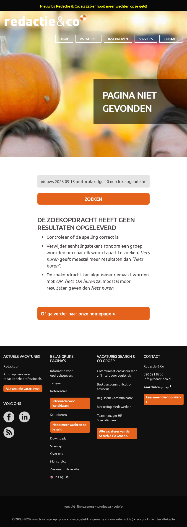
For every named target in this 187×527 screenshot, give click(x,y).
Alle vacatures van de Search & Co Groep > (114, 433)
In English (62, 477)
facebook (142, 519)
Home (64, 39)
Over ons (56, 453)
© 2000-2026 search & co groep (34, 519)
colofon (119, 506)
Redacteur (10, 366)
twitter (156, 519)
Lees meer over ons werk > (163, 399)
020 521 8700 (153, 374)
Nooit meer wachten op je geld (69, 426)
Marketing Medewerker (114, 406)
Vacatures (88, 39)
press (62, 519)
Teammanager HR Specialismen (109, 417)
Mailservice (58, 461)
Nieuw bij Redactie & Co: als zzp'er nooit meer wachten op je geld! (93, 6)
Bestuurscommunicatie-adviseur (114, 386)
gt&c (128, 519)
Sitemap (56, 446)
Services (146, 39)
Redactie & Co (45, 20)
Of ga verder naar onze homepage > (78, 313)
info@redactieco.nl (157, 379)
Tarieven (56, 383)
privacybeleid (78, 519)
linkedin (169, 519)
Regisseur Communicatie (115, 398)
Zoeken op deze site (64, 469)
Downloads (58, 438)
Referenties (58, 391)
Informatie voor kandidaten (63, 403)
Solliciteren (58, 414)
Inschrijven (118, 39)
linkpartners (85, 506)
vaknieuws (104, 506)
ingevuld (68, 506)
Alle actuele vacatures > (23, 388)
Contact (171, 39)
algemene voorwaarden (107, 519)
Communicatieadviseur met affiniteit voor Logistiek (117, 373)
